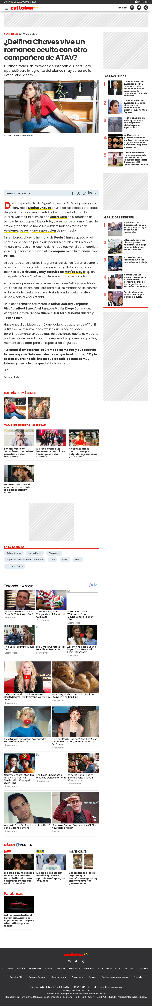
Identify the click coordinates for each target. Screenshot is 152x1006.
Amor (77, 559)
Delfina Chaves (14, 553)
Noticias (21, 968)
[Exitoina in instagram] (132, 7)
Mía (132, 968)
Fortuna (49, 968)
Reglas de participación (115, 977)
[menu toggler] (6, 8)
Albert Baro (54, 553)
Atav (52, 559)
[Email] (95, 194)
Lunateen (143, 968)
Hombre (61, 968)
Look (117, 968)
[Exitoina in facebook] (139, 7)
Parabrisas (74, 968)
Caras (10, 968)
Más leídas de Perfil (118, 217)
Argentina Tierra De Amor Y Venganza (25, 559)
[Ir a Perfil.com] (141, 2)
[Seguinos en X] (146, 7)
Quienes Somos (36, 977)
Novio (65, 559)
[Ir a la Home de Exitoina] (24, 8)
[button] (93, 85)
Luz (125, 968)
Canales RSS (16, 977)
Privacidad (77, 977)
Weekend (89, 968)
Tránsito (138, 977)
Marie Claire (35, 968)
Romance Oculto (15, 566)
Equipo (92, 977)
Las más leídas (114, 76)
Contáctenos (58, 977)
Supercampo (105, 968)
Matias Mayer (34, 553)
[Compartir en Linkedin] (90, 193)
